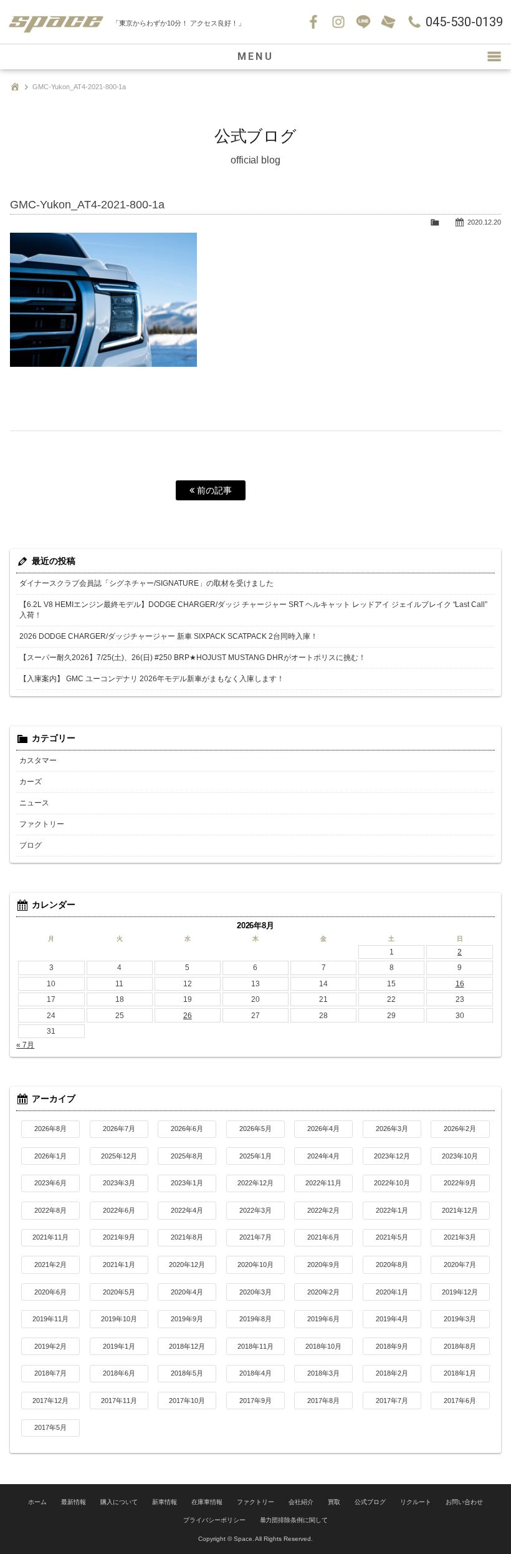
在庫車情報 (206, 1501)
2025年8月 (187, 1156)
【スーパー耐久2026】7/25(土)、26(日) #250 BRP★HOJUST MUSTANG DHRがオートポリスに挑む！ (192, 657)
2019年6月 (323, 1319)
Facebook (313, 21)
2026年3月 (392, 1128)
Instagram (338, 21)
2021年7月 (255, 1237)
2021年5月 (392, 1237)
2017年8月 (323, 1400)
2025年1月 (255, 1156)
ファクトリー (41, 824)
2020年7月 (460, 1264)
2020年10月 (255, 1264)
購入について (119, 1501)
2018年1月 (460, 1373)
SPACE (56, 22)
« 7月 (25, 1045)
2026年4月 (323, 1128)
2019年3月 (460, 1319)
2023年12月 (392, 1156)
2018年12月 (187, 1346)
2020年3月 (255, 1292)
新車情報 (164, 1501)
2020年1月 (392, 1292)
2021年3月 (460, 1237)
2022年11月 (323, 1183)
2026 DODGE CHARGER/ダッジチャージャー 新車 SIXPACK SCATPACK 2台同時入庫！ (168, 636)
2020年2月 (323, 1292)
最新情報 (73, 1501)
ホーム (37, 1501)
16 (460, 983)
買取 (334, 1501)
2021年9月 (119, 1237)
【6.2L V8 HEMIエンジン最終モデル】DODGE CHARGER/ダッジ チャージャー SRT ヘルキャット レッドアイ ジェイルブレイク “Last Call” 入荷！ (253, 609)
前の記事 (213, 490)
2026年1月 (50, 1156)
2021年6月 (323, 1237)
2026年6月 (187, 1128)
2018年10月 (323, 1346)
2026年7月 (119, 1128)
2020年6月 (50, 1292)
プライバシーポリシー (214, 1520)
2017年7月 (392, 1400)
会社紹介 (301, 1501)
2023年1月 (187, 1183)
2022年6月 (119, 1210)
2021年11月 (50, 1237)
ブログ (30, 845)
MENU (255, 56)
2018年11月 (255, 1346)
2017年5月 (50, 1427)
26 (187, 1015)
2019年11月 (50, 1319)
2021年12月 (460, 1210)
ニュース (34, 803)
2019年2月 (50, 1346)
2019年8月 (255, 1319)
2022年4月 (187, 1210)
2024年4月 (323, 1156)
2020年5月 (119, 1292)
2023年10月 (460, 1156)
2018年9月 (392, 1346)
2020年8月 (392, 1264)
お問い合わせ (388, 21)
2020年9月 (323, 1264)
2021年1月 (119, 1264)
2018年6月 (119, 1373)
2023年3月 (119, 1183)
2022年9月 (460, 1183)
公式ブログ (370, 1501)
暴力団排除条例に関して (294, 1520)
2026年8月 (50, 1128)
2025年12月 (119, 1156)
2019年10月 (119, 1319)
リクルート (415, 1501)
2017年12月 (50, 1400)
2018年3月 (323, 1373)
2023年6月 (50, 1183)
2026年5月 (255, 1128)
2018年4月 (255, 1373)
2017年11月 (119, 1400)
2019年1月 (119, 1346)
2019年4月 (392, 1319)
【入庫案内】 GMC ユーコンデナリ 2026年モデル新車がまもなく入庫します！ (151, 678)
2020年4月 (187, 1292)
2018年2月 (392, 1373)
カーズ (30, 781)
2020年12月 (187, 1264)
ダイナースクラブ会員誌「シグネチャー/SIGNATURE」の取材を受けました (146, 583)
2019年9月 (187, 1319)
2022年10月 (392, 1183)
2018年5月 (187, 1373)
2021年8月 (187, 1237)
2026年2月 (460, 1128)
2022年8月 (50, 1210)
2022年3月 (255, 1210)
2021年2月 (50, 1264)
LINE (363, 21)
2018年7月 (50, 1373)
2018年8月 (460, 1346)
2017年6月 (460, 1400)
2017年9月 (255, 1400)
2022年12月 (255, 1183)
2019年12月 (460, 1292)
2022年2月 (323, 1210)
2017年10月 (187, 1400)
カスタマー (38, 760)
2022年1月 (392, 1210)
